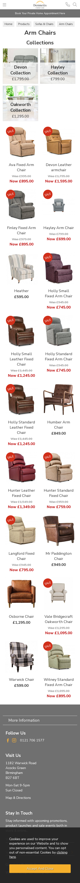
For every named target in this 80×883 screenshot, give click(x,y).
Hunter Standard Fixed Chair (58, 493)
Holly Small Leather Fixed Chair (21, 359)
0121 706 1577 (32, 740)
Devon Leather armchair (59, 167)
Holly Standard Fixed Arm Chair (58, 356)
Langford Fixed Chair (21, 556)
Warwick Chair (21, 679)
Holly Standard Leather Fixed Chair (21, 427)
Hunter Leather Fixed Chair (21, 493)
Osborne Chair (21, 616)
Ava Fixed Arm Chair (21, 167)
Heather (21, 290)
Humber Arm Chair (58, 424)
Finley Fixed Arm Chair (21, 230)
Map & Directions (18, 798)
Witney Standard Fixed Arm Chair (59, 682)
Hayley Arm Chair (58, 227)
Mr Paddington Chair (59, 556)
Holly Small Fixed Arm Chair (58, 293)
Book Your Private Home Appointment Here (40, 13)
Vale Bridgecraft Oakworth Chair (58, 619)
